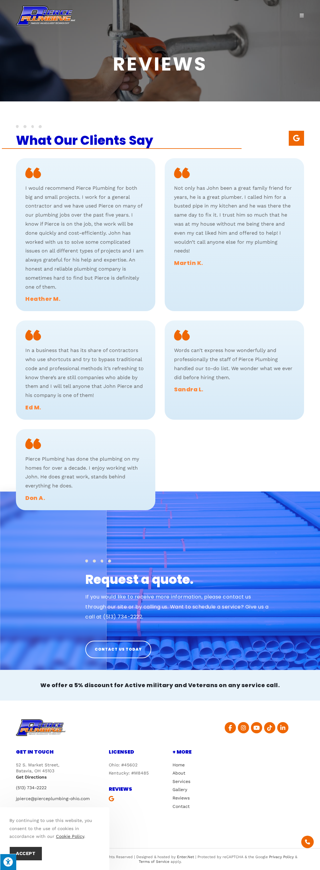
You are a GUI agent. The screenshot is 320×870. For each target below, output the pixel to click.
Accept (26, 853)
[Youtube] (256, 727)
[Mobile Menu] (302, 15)
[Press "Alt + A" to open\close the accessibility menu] (8, 862)
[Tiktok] (269, 727)
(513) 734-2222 (122, 616)
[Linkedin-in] (282, 727)
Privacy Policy (281, 857)
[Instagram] (243, 727)
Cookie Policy (70, 836)
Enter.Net (185, 857)
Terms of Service (154, 861)
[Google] (296, 138)
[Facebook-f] (230, 727)
